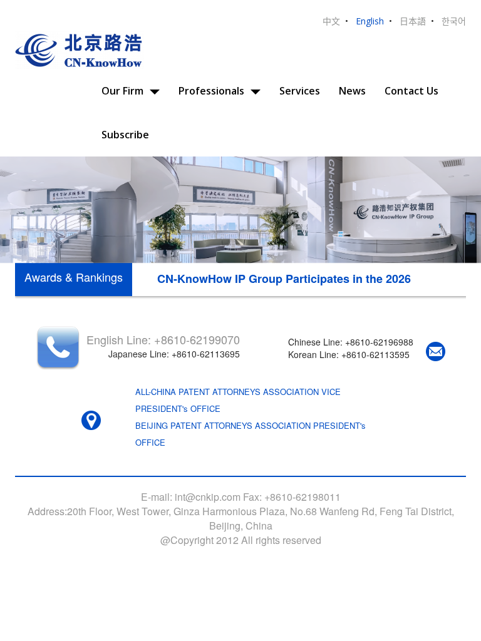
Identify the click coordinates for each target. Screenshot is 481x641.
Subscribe (125, 134)
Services (299, 91)
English (370, 21)
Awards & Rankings (73, 277)
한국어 (454, 21)
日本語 (413, 21)
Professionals (211, 91)
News (352, 91)
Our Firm (122, 91)
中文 (331, 21)
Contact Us (411, 91)
